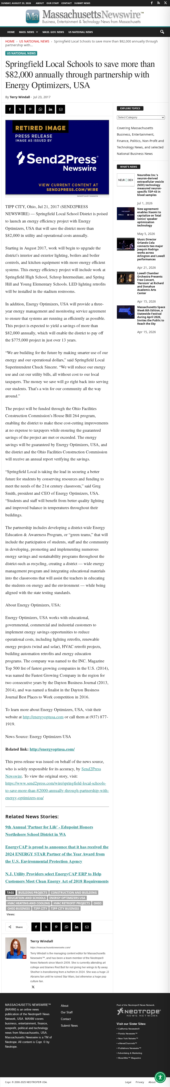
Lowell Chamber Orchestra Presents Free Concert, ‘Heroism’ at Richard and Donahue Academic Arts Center (150, 283)
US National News (80, 32)
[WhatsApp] (40, 109)
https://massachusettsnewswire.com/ (50, 947)
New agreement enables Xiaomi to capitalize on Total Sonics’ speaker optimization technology (149, 217)
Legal (128, 1082)
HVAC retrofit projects (72, 903)
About (40, 3)
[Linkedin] (50, 109)
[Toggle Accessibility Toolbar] (160, 1077)
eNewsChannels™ (127, 1043)
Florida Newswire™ (127, 1033)
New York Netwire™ (128, 1038)
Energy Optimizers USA (67, 898)
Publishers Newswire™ (129, 1048)
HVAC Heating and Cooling (29, 903)
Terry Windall (20, 97)
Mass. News (26, 32)
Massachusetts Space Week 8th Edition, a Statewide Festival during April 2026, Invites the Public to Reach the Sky (151, 315)
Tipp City (40, 909)
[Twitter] (165, 3)
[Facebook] (151, 3)
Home (10, 41)
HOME (11, 32)
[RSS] (158, 3)
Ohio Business (19, 909)
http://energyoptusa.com (43, 716)
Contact (66, 3)
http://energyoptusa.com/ (52, 749)
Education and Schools (27, 898)
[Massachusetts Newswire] (85, 16)
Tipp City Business (65, 909)
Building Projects (32, 893)
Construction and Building (74, 893)
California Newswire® (128, 1029)
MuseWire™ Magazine (129, 1058)
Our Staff (52, 3)
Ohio (97, 903)
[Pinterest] (30, 109)
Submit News (82, 3)
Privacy (140, 1082)
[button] (162, 32)
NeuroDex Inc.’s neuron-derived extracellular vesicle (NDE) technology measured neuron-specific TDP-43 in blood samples (150, 185)
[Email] (60, 109)
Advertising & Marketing (130, 1053)
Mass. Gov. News (53, 32)
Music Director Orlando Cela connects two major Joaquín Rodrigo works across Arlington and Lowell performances (151, 249)
